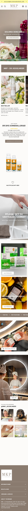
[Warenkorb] (25, 6)
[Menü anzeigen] (1, 6)
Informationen (5, 484)
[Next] (26, 1)
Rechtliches (5, 489)
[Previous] (1, 1)
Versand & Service (7, 494)
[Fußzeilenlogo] (6, 475)
